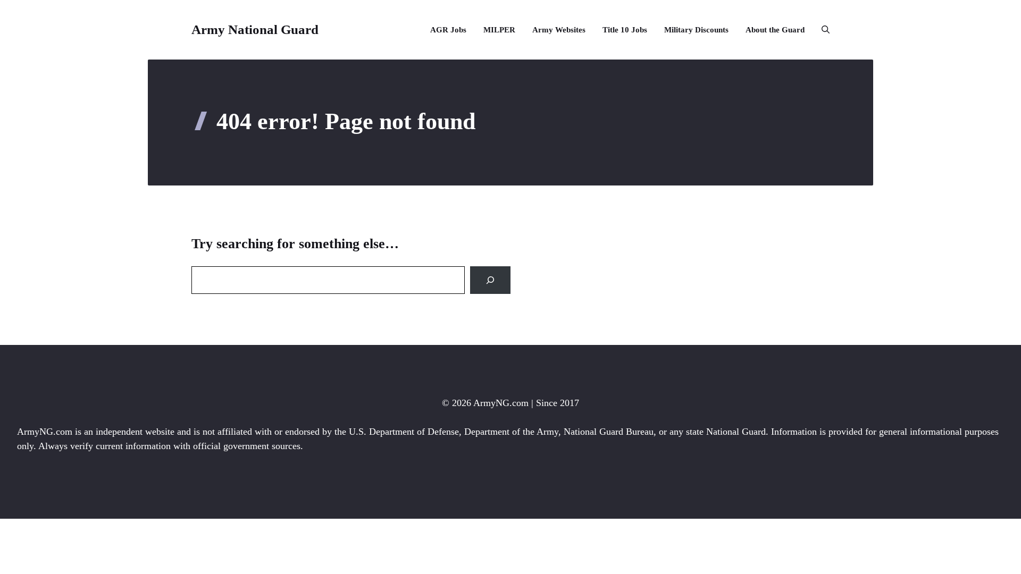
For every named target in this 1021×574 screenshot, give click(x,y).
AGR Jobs (448, 30)
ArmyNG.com (501, 403)
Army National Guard (255, 29)
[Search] (490, 280)
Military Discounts (696, 30)
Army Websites (558, 30)
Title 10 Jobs (624, 30)
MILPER (499, 30)
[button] (821, 30)
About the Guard (775, 30)
